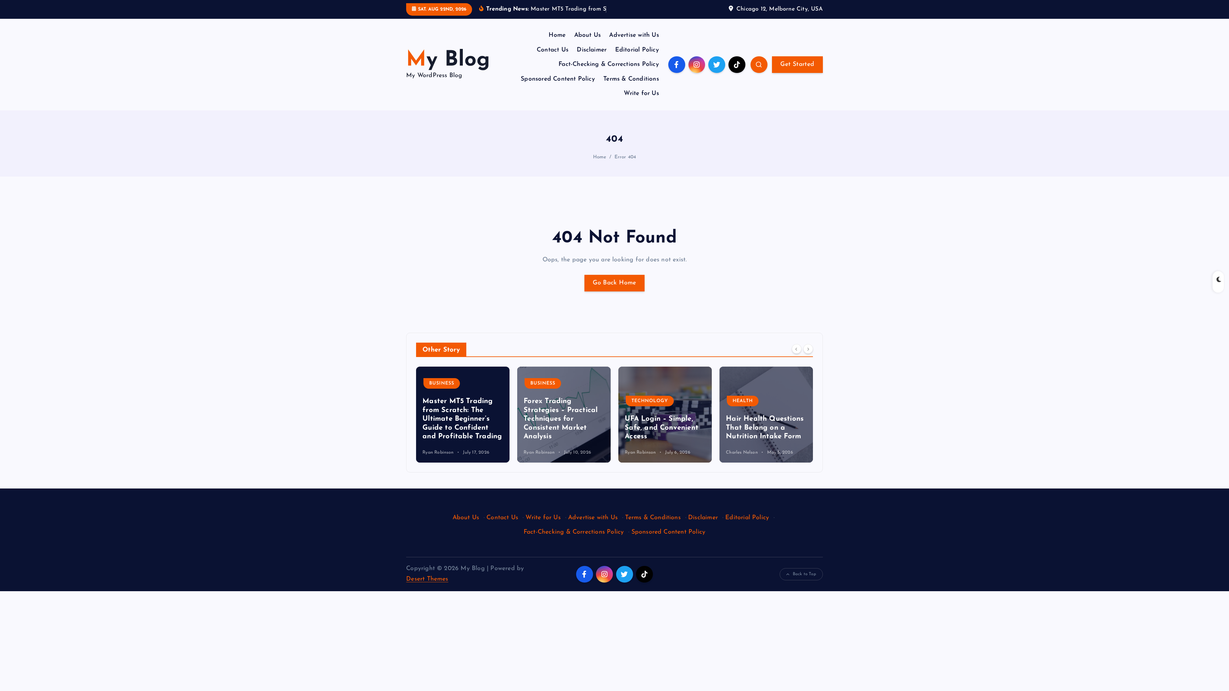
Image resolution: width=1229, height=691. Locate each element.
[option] (463, 415)
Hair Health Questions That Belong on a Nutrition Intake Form (664, 427)
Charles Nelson (641, 452)
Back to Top (804, 574)
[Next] (808, 349)
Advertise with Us (634, 35)
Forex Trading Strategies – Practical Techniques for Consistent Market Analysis (459, 419)
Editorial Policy (637, 50)
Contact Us (552, 50)
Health (641, 401)
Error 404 (625, 157)
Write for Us (641, 94)
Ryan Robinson (438, 452)
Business (441, 383)
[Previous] (796, 349)
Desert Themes (427, 579)
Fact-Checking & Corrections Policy (608, 64)
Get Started (797, 64)
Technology (548, 401)
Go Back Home (614, 283)
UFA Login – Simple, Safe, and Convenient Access (560, 427)
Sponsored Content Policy (558, 79)
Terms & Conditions (631, 79)
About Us (587, 35)
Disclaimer (591, 50)
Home (557, 35)
